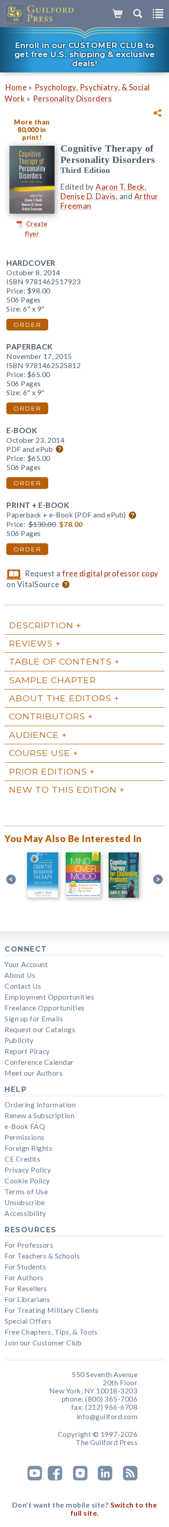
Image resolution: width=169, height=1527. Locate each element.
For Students (25, 1267)
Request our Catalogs (40, 1029)
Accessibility (25, 1213)
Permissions (25, 1137)
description (41, 625)
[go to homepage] (39, 13)
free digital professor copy (110, 573)
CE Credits (22, 1159)
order (27, 324)
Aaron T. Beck (120, 186)
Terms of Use (26, 1191)
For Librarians (27, 1299)
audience (34, 734)
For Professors (29, 1245)
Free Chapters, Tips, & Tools (51, 1332)
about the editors (60, 698)
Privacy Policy (28, 1170)
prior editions (48, 771)
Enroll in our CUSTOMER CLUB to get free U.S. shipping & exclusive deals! (84, 54)
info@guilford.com (107, 1416)
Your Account (26, 964)
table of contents (60, 661)
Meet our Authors (34, 1073)
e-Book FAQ (25, 1126)
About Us (20, 975)
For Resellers (26, 1288)
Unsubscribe (25, 1202)
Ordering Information (40, 1105)
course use (39, 752)
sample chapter (52, 680)
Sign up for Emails (34, 1019)
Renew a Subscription (39, 1115)
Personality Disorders (72, 98)
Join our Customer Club (43, 1343)
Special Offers (28, 1321)
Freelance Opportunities (45, 1008)
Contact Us (23, 986)
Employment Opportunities (49, 997)
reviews (31, 643)
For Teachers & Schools (42, 1256)
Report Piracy (27, 1051)
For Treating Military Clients (52, 1310)
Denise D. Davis (88, 196)
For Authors (24, 1277)
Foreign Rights (28, 1148)
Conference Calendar (39, 1062)
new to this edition (63, 789)
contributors (47, 716)
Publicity (19, 1040)
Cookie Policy (27, 1181)
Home (16, 87)
